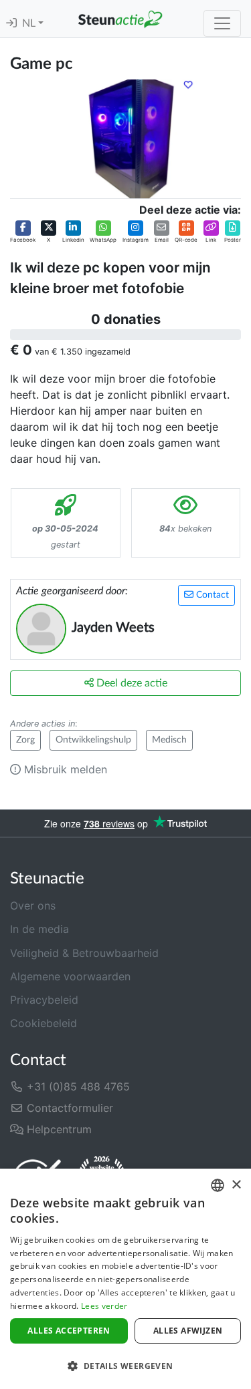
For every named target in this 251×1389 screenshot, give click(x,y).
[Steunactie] (120, 18)
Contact (211, 595)
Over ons (33, 905)
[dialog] (125, 1279)
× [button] (236, 1185)
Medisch (169, 740)
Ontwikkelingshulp (93, 740)
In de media (39, 929)
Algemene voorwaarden (70, 976)
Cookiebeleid (43, 1023)
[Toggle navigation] (222, 23)
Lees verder (104, 1306)
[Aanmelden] (11, 23)
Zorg (25, 740)
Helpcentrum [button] (57, 1129)
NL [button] (30, 23)
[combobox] (217, 1185)
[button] (22, 232)
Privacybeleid (44, 999)
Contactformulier (68, 1108)
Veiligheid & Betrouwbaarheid (84, 953)
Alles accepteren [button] (68, 1330)
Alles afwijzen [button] (188, 1330)
